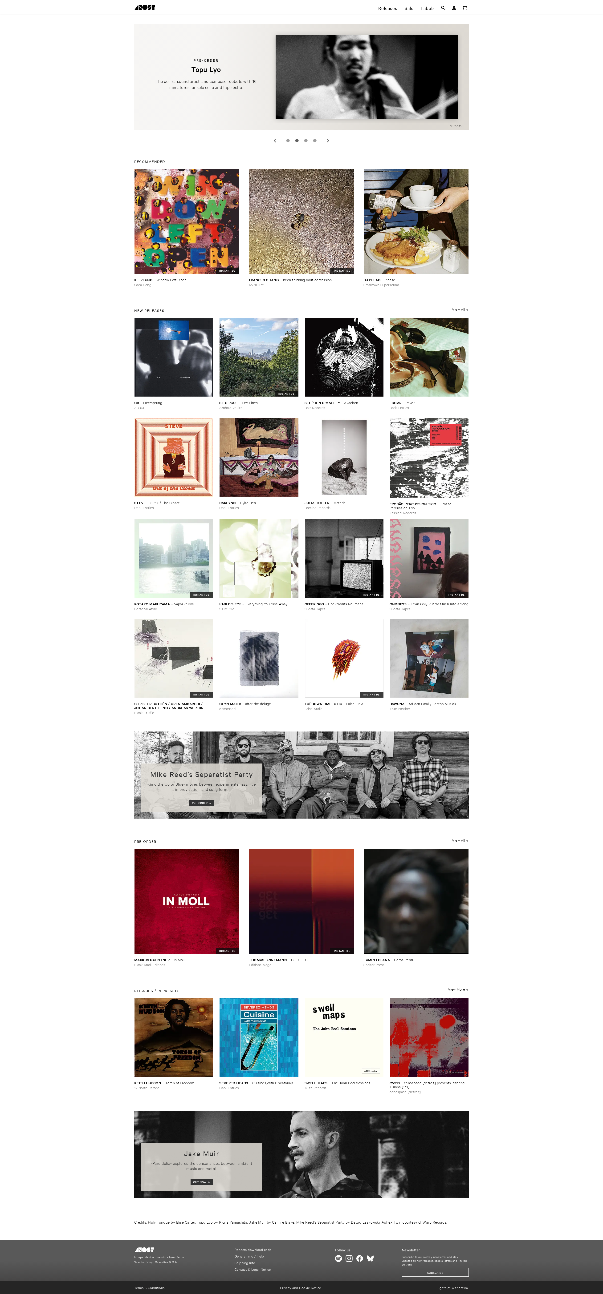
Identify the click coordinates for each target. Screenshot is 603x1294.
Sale (409, 8)
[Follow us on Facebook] (359, 1258)
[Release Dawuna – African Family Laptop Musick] (429, 658)
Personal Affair (145, 609)
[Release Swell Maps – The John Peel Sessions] (344, 1037)
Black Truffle (144, 712)
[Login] (454, 8)
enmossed (227, 708)
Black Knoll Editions (149, 964)
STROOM (226, 609)
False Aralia (313, 708)
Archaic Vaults (230, 407)
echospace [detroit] (405, 1091)
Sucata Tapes (315, 609)
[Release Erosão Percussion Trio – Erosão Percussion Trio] (429, 458)
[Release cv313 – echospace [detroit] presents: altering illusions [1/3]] (429, 1037)
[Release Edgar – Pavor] (429, 357)
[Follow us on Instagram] (349, 1258)
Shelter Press (373, 964)
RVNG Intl (257, 284)
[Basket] (465, 8)
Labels (428, 8)
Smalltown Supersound (381, 284)
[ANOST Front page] (146, 8)
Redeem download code (253, 1249)
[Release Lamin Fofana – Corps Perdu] (416, 901)
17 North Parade (146, 1087)
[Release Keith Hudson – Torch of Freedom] (173, 1037)
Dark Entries (399, 407)
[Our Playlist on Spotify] (338, 1258)
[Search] (443, 8)
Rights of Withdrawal (452, 1287)
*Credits (456, 126)
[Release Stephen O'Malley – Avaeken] (344, 357)
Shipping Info (245, 1262)
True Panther (400, 708)
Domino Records (318, 507)
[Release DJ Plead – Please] (416, 221)
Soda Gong (142, 284)
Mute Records (316, 1087)
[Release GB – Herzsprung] (173, 357)
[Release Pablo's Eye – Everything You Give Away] (258, 558)
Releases (387, 8)
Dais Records (315, 407)
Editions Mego (260, 964)
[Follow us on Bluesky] (370, 1258)
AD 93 (139, 407)
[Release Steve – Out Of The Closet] (173, 457)
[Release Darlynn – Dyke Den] (258, 457)
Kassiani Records (403, 512)
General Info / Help (249, 1256)
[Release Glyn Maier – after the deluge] (258, 658)
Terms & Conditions (149, 1287)
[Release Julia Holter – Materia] (344, 457)
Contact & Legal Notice (253, 1269)
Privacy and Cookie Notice (300, 1287)
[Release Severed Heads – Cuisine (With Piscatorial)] (258, 1037)
